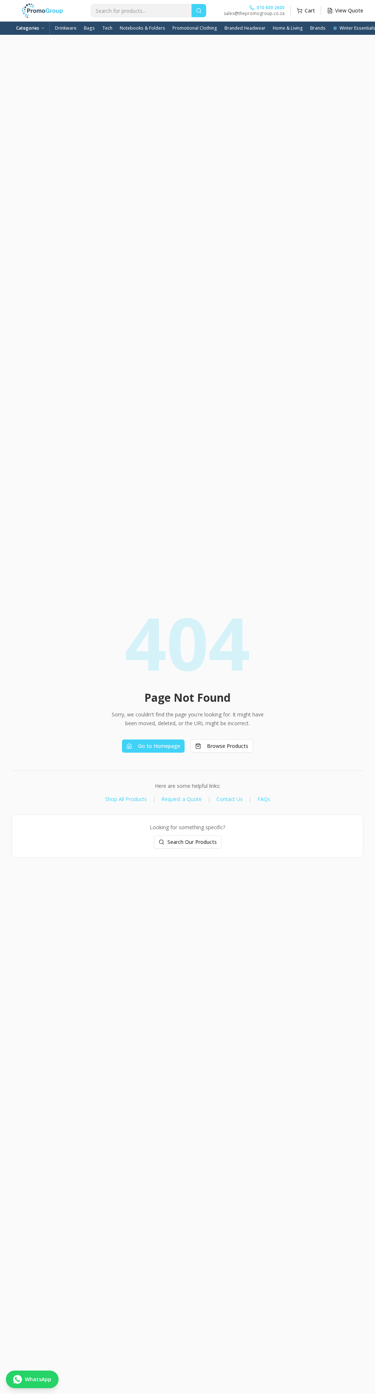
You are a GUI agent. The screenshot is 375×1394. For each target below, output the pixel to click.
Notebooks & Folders (142, 28)
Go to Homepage (159, 745)
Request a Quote (181, 799)
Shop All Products (126, 799)
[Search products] (199, 10)
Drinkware (66, 28)
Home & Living (288, 28)
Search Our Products (192, 841)
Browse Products (227, 745)
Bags (89, 28)
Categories (27, 28)
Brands (318, 28)
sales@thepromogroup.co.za (254, 13)
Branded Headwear (245, 28)
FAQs (263, 799)
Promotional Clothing (194, 28)
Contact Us (229, 799)
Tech (107, 28)
